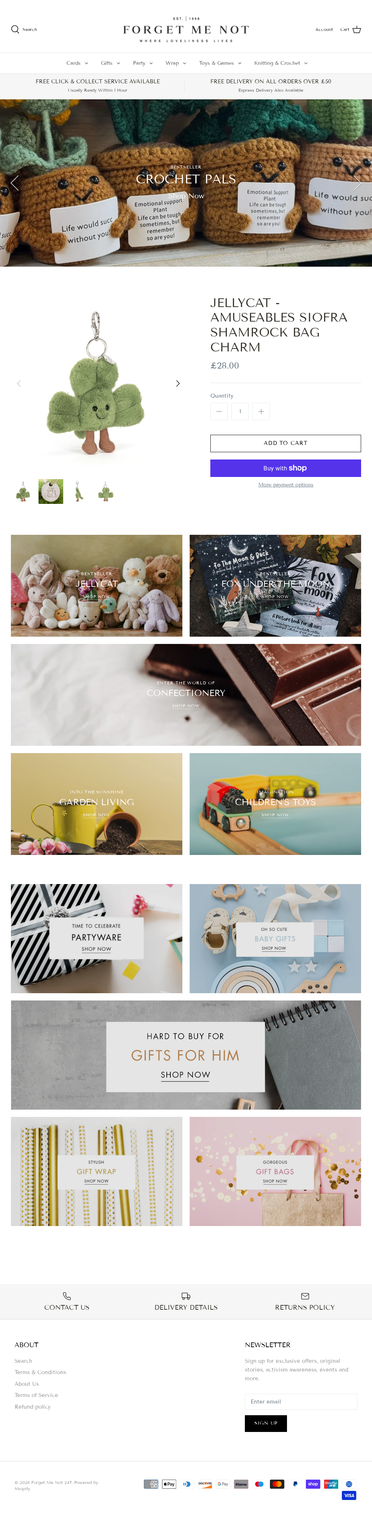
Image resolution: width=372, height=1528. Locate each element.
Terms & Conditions (40, 1372)
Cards (73, 63)
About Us (27, 1384)
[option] (186, 183)
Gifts (107, 63)
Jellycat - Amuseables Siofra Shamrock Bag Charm (279, 325)
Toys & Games (216, 63)
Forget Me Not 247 (51, 1482)
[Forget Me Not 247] (186, 29)
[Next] (357, 183)
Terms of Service (36, 1395)
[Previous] (14, 183)
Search (23, 1361)
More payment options (286, 485)
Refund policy (33, 1407)
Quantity (222, 396)
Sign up (266, 1423)
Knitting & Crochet (277, 63)
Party (139, 63)
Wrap (172, 63)
